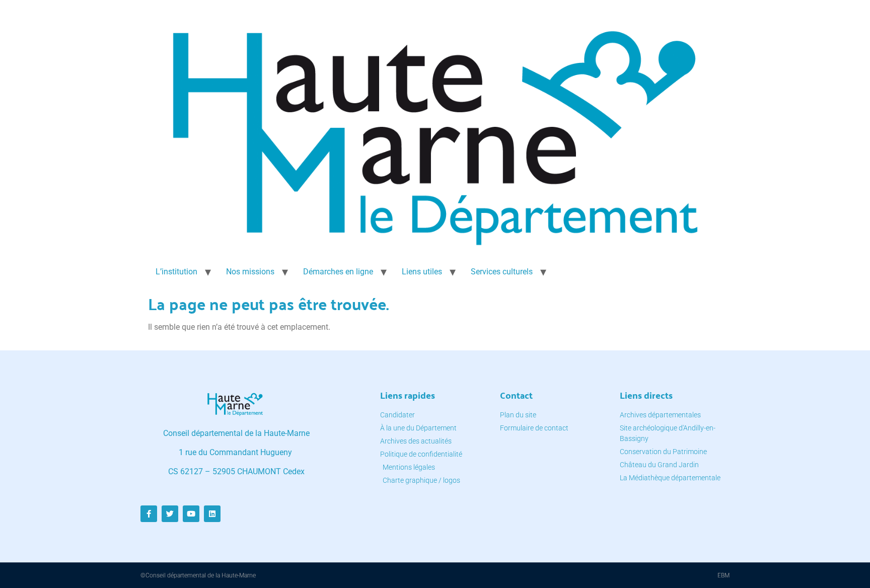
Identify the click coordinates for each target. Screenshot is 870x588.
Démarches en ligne (338, 271)
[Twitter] (170, 513)
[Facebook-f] (148, 513)
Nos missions (250, 271)
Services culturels (502, 271)
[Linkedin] (212, 513)
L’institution (176, 271)
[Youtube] (191, 513)
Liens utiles (422, 271)
